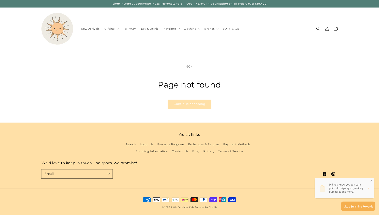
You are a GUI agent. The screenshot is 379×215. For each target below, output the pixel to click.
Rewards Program (170, 144)
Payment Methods (236, 144)
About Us (147, 144)
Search (131, 144)
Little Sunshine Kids (182, 207)
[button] (318, 28)
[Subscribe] (108, 173)
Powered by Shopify (206, 207)
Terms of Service (230, 151)
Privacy (208, 151)
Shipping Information (152, 151)
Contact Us (180, 151)
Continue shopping (189, 104)
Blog (195, 151)
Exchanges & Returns (203, 144)
